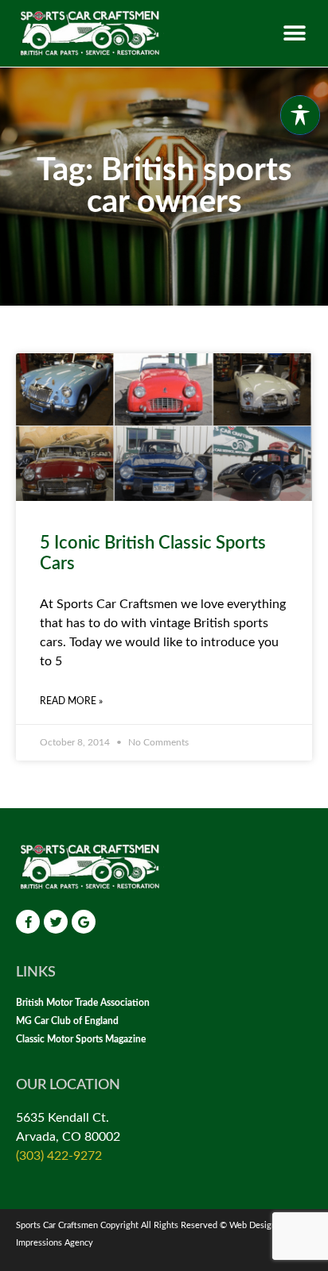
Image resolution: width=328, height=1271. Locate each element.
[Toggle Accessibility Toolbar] (300, 115)
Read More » (71, 701)
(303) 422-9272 (59, 1156)
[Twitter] (56, 922)
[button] (294, 33)
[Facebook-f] (28, 922)
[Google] (84, 922)
